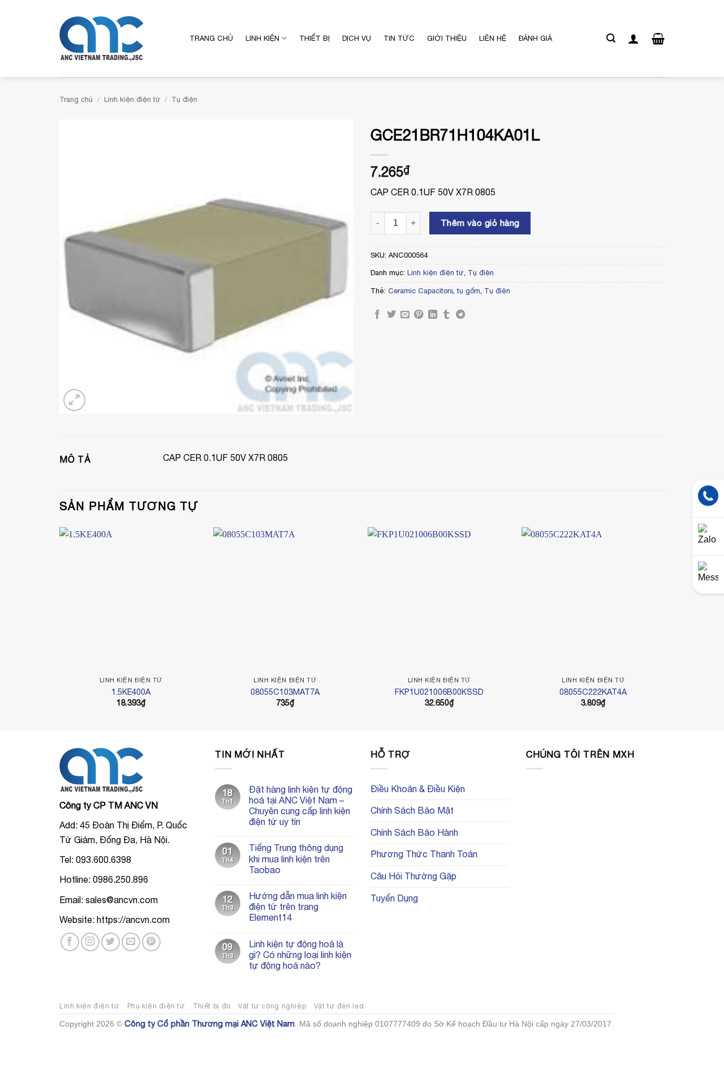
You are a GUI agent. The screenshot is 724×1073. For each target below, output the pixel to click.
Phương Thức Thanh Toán (423, 854)
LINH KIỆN (262, 38)
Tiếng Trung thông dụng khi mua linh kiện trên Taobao (296, 858)
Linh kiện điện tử (132, 99)
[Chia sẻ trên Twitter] (391, 315)
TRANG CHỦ (211, 38)
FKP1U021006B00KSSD (439, 691)
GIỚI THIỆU (447, 38)
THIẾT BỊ (314, 38)
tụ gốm (468, 291)
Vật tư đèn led (339, 1006)
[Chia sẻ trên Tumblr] (446, 315)
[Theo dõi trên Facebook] (70, 942)
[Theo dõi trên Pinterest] (151, 942)
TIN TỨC (399, 38)
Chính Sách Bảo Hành (414, 832)
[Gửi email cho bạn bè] (405, 315)
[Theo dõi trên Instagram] (90, 942)
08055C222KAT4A (593, 691)
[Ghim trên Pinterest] (418, 315)
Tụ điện (184, 99)
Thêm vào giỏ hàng (480, 222)
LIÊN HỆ (492, 38)
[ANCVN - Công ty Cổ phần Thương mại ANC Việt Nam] (116, 39)
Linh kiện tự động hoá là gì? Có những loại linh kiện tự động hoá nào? (300, 955)
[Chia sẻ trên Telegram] (460, 315)
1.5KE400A (130, 691)
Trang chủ (76, 99)
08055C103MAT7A (285, 691)
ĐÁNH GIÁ (535, 38)
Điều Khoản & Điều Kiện (417, 789)
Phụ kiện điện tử (156, 1006)
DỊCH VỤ (356, 38)
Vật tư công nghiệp (272, 1006)
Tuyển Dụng (394, 898)
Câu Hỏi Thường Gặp (413, 876)
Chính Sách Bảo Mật (412, 810)
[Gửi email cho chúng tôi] (131, 942)
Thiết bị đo (212, 1006)
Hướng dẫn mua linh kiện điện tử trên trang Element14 (298, 906)
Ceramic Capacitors (420, 291)
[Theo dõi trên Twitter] (110, 942)
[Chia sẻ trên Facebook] (377, 315)
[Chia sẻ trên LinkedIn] (432, 315)
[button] (610, 38)
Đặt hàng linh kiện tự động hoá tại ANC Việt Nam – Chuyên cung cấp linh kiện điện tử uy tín (300, 805)
